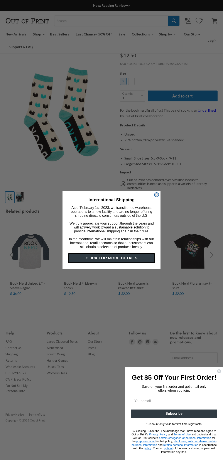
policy (147, 448)
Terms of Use (182, 434)
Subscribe (174, 413)
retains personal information (180, 445)
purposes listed (145, 441)
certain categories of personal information (185, 438)
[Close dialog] (156, 195)
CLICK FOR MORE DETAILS (111, 258)
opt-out (168, 448)
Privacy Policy (158, 434)
